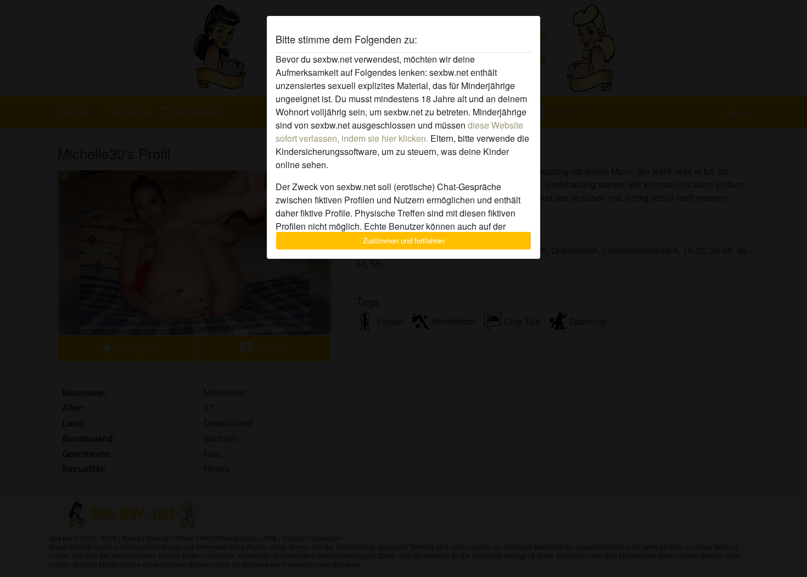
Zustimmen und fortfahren (404, 240)
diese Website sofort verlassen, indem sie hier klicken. (399, 132)
